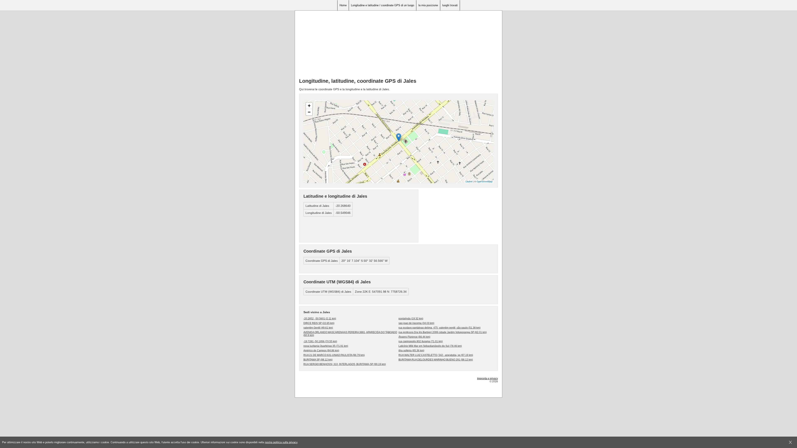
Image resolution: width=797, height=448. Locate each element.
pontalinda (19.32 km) (410, 318)
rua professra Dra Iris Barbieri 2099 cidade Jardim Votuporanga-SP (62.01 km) (442, 332)
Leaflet (469, 181)
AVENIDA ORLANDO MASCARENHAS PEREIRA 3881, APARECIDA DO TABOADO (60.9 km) (350, 334)
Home (343, 5)
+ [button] (309, 105)
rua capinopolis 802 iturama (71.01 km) (420, 341)
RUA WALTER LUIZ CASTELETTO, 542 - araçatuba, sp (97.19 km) (435, 355)
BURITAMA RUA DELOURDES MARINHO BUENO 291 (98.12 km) (435, 359)
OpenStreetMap (485, 181)
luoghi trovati (450, 5)
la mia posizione (428, 5)
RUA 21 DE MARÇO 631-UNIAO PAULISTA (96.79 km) (334, 355)
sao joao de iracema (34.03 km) (416, 323)
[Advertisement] (398, 46)
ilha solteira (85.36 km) (411, 350)
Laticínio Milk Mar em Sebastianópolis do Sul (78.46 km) (430, 346)
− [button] (309, 112)
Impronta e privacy (487, 378)
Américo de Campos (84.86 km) (321, 350)
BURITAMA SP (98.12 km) (317, 359)
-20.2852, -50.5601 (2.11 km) (319, 318)
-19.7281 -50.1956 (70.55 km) (320, 341)
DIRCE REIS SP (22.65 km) (318, 323)
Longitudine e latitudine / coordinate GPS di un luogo (382, 5)
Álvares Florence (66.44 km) (414, 336)
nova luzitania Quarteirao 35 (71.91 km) (325, 346)
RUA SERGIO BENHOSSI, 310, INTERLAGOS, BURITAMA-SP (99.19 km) (344, 364)
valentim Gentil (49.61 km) (318, 327)
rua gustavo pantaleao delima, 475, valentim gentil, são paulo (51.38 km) (439, 327)
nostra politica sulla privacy (281, 442)
